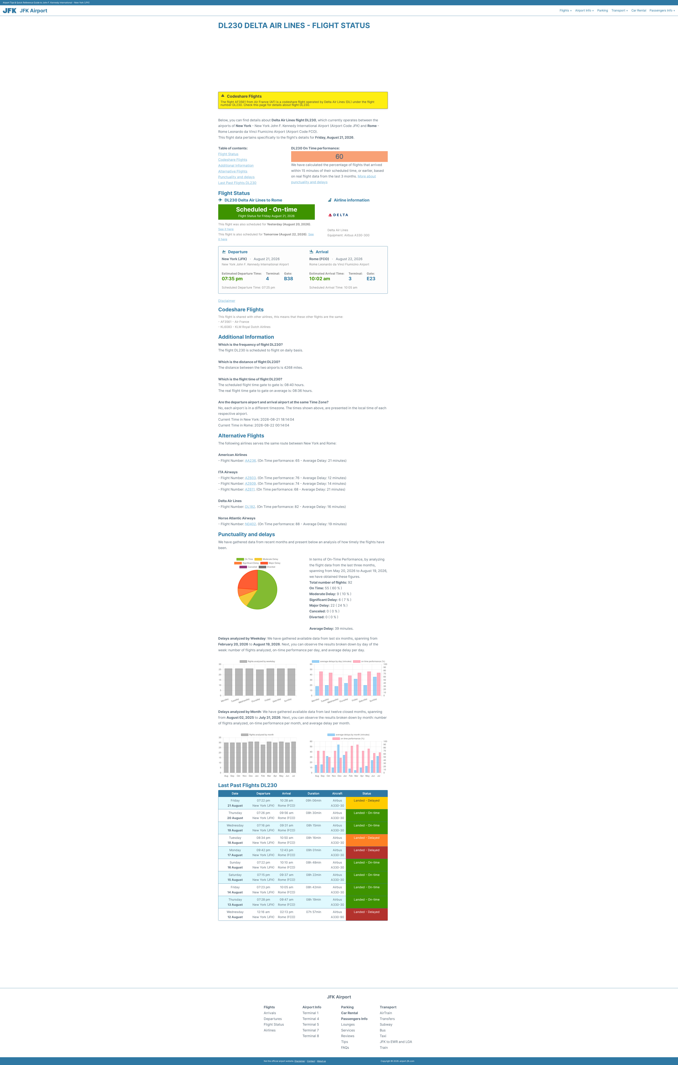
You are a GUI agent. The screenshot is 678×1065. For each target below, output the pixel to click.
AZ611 (250, 489)
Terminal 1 (310, 1013)
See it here (226, 229)
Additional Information (236, 165)
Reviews (347, 1036)
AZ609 (250, 483)
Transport (388, 1007)
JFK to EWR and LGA (396, 1042)
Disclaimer (300, 1061)
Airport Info (311, 1007)
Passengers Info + (662, 10)
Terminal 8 (310, 1036)
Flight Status (228, 154)
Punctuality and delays (236, 177)
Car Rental (638, 10)
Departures (273, 1019)
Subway (386, 1024)
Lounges (348, 1024)
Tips (344, 1042)
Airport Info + (584, 10)
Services (348, 1030)
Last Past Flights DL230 (237, 183)
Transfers (387, 1019)
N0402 (250, 524)
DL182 (250, 507)
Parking (602, 10)
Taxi (383, 1036)
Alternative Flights (232, 171)
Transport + (619, 10)
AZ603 (250, 478)
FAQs (345, 1047)
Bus (383, 1030)
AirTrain (386, 1013)
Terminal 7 (310, 1030)
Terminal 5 (310, 1024)
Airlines (270, 1030)
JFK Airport (33, 10)
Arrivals (270, 1013)
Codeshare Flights (232, 160)
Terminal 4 (310, 1019)
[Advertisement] (339, 63)
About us (321, 1061)
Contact (311, 1061)
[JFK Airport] (9, 10)
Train (384, 1047)
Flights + (566, 10)
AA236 (250, 460)
